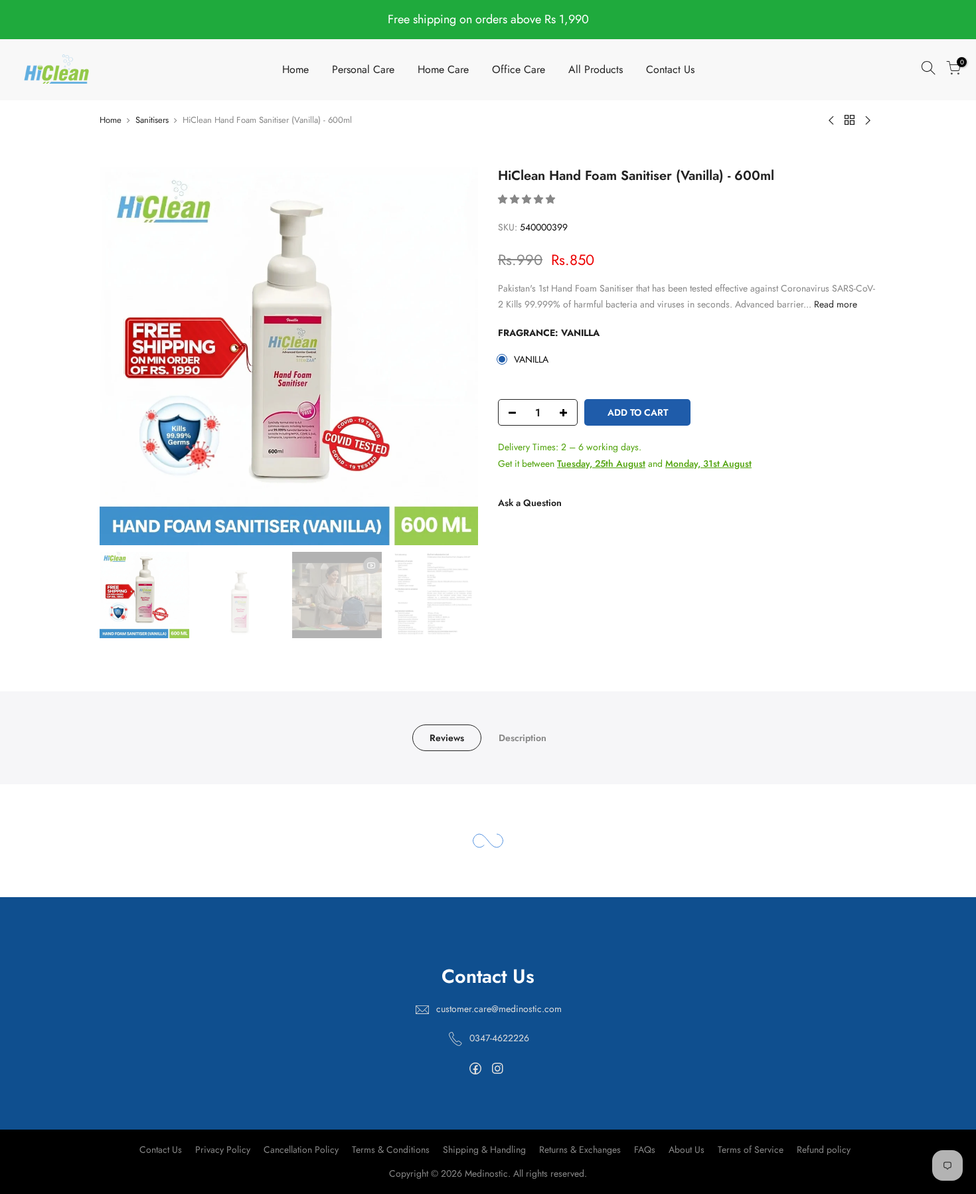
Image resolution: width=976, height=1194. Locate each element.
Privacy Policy (222, 1149)
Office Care (518, 69)
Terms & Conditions (391, 1149)
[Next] (455, 356)
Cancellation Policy (301, 1149)
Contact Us (670, 69)
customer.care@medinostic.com (499, 1008)
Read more (834, 304)
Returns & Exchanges (580, 1149)
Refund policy (824, 1149)
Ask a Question (530, 502)
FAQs (644, 1149)
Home (295, 69)
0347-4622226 (499, 1038)
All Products (595, 69)
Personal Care (363, 69)
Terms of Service (750, 1149)
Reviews (447, 737)
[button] (528, 199)
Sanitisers (152, 120)
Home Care (443, 69)
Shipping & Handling (484, 1149)
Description (522, 737)
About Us (686, 1149)
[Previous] (123, 356)
